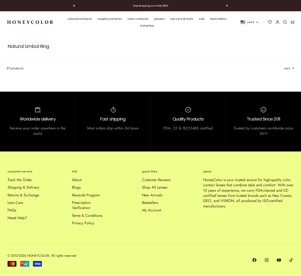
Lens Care (15, 202)
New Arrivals (152, 195)
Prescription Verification (81, 205)
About (77, 180)
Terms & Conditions (87, 215)
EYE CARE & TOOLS (181, 18)
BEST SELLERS (218, 18)
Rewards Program (86, 195)
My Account (151, 210)
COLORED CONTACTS (79, 18)
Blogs (76, 187)
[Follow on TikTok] (291, 260)
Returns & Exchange (23, 195)
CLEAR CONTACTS (137, 18)
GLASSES (159, 18)
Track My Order (20, 180)
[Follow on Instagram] (266, 260)
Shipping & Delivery (23, 187)
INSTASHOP (147, 25)
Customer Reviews (156, 180)
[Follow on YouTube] (279, 260)
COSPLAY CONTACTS (110, 18)
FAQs (12, 210)
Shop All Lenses (154, 187)
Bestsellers (150, 202)
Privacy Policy (83, 223)
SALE (202, 18)
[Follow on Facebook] (254, 260)
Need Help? (17, 218)
